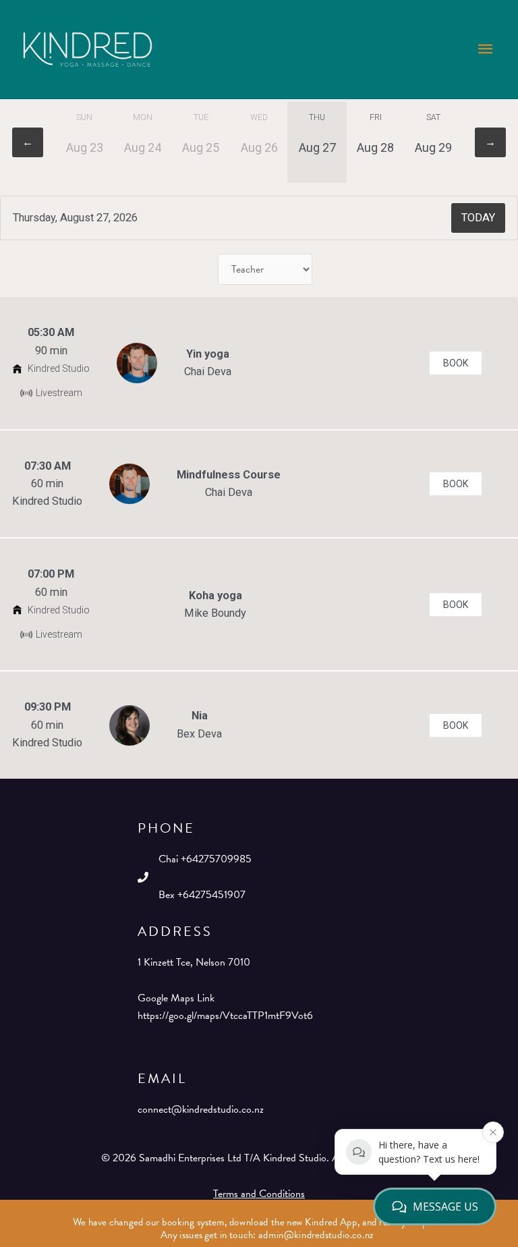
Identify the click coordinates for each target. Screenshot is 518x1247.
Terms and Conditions (259, 1194)
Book (455, 363)
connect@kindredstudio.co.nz (201, 1109)
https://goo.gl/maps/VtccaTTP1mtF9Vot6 (225, 1015)
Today (478, 217)
